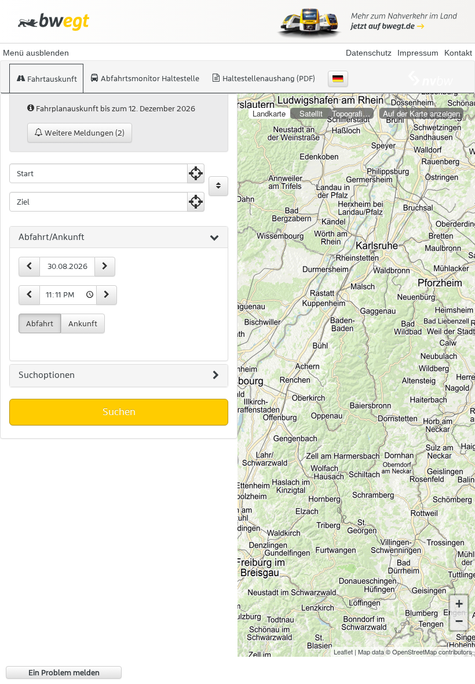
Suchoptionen (47, 375)
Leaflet (343, 651)
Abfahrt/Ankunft (52, 237)
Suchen (119, 411)
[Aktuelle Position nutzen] (195, 173)
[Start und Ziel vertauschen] (218, 186)
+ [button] (459, 603)
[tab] (119, 238)
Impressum (418, 52)
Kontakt (458, 52)
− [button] (459, 621)
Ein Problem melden (64, 672)
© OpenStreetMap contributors (429, 651)
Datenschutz (369, 52)
